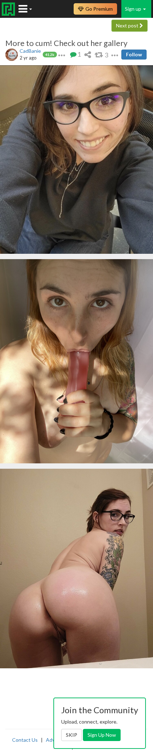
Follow (134, 54)
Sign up (133, 9)
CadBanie (30, 51)
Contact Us (25, 740)
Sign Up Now (102, 735)
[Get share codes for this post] (87, 54)
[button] (62, 54)
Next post (127, 25)
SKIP (71, 735)
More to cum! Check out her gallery (66, 43)
